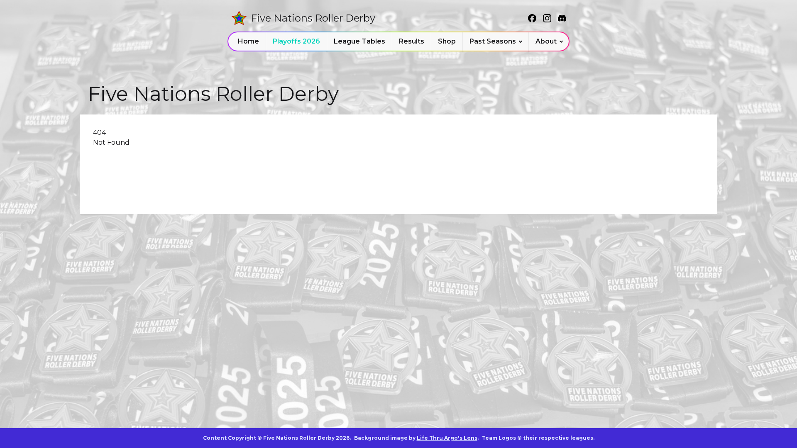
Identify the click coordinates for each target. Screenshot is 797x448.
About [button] (546, 41)
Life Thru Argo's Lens (447, 438)
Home (248, 41)
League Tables (359, 41)
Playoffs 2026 (296, 41)
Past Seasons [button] (492, 41)
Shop (447, 41)
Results (411, 41)
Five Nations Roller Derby (313, 18)
